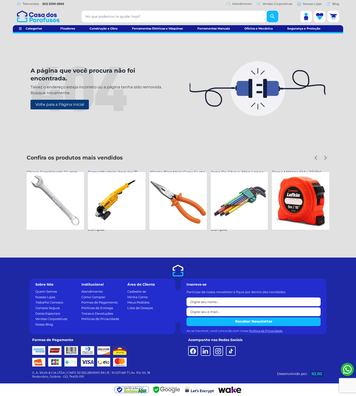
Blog (335, 4)
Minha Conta (137, 297)
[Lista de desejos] (319, 16)
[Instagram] (218, 351)
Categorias (34, 28)
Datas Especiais (47, 313)
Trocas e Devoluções (97, 313)
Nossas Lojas (312, 4)
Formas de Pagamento (99, 302)
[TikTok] (231, 351)
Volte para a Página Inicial (59, 104)
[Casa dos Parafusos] (38, 16)
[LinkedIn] (205, 351)
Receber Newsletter (253, 321)
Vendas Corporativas (277, 4)
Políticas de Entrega (97, 308)
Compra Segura (47, 308)
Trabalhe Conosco (49, 302)
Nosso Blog (44, 324)
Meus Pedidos (138, 302)
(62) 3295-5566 (53, 4)
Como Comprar (93, 297)
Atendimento (242, 4)
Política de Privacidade (265, 331)
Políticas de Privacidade (100, 319)
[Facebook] (193, 351)
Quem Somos (46, 291)
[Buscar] (272, 16)
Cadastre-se (136, 291)
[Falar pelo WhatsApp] (347, 369)
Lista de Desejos (140, 308)
